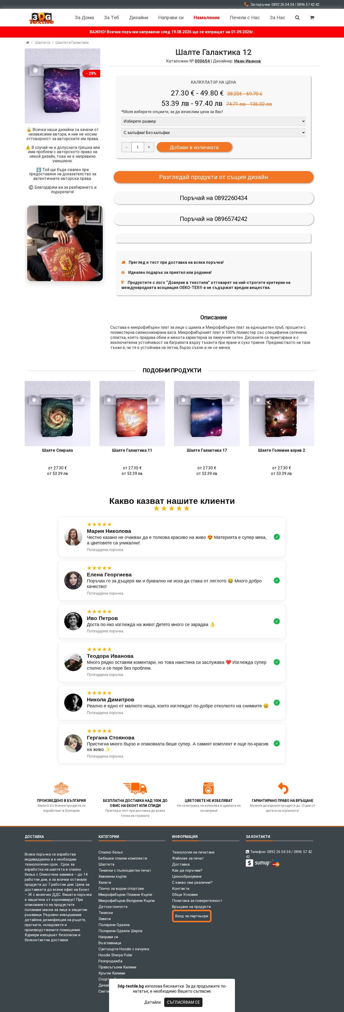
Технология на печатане (193, 852)
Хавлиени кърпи (112, 876)
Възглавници (109, 943)
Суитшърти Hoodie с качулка (123, 949)
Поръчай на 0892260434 (213, 198)
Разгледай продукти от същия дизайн (213, 177)
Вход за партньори (191, 916)
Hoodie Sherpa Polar (115, 955)
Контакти (180, 888)
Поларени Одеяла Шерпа (120, 931)
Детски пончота (112, 906)
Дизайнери (108, 985)
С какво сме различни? (192, 882)
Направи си (108, 937)
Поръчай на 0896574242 (213, 218)
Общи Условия (185, 894)
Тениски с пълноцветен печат (124, 870)
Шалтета (106, 864)
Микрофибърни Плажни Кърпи (125, 894)
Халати (104, 882)
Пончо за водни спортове (121, 888)
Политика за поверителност (197, 900)
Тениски (105, 912)
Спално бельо (110, 852)
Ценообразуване (187, 876)
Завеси (104, 919)
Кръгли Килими (111, 973)
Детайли (152, 1002)
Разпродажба (110, 961)
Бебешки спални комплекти (122, 858)
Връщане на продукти (191, 906)
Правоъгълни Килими (117, 967)
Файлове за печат (188, 858)
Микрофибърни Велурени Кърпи (126, 900)
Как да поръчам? (187, 870)
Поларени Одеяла (114, 925)
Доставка (181, 864)
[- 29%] (62, 122)
